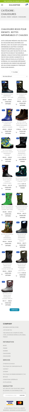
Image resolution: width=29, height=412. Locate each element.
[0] (26, 5)
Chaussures (7, 353)
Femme (5, 348)
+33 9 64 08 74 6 (7, 330)
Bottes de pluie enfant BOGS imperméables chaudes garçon (7, 296)
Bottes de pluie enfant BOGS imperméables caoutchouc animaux (21, 237)
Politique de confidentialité (12, 366)
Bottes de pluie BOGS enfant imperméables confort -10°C (22, 179)
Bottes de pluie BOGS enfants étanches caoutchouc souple (22, 208)
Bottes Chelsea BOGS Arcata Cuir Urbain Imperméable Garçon (21, 124)
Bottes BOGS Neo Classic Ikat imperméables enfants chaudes (7, 124)
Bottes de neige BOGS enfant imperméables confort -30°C (21, 152)
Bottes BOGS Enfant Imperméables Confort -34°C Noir (7, 95)
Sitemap (5, 371)
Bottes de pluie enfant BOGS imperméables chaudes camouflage (21, 267)
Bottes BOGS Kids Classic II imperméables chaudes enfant (22, 96)
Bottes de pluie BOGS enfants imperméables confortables (7, 236)
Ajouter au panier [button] (22, 160)
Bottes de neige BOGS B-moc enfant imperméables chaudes (7, 152)
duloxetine (14, 5)
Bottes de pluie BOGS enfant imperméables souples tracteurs (7, 207)
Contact (5, 369)
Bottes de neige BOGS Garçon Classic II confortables (7, 180)
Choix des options (8, 103)
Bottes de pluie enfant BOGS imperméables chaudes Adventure (7, 266)
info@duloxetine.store (11, 327)
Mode (9, 17)
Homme (5, 351)
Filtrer (15, 72)
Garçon (14, 17)
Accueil (3, 17)
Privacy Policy (13, 408)
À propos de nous (9, 363)
